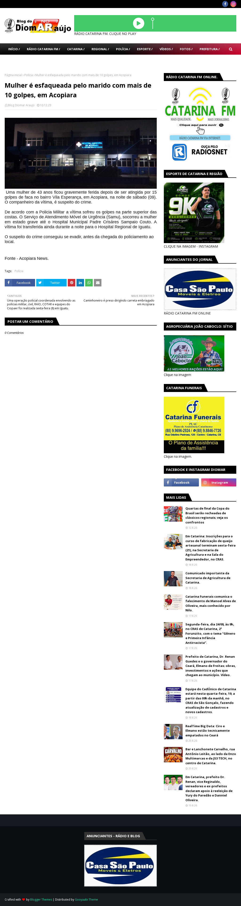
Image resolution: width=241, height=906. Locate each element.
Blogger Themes (41, 900)
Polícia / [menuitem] (123, 49)
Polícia (28, 75)
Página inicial (13, 75)
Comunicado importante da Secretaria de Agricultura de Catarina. (207, 577)
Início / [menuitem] (14, 49)
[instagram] (233, 4)
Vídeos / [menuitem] (166, 49)
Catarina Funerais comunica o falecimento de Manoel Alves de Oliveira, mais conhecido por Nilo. (210, 603)
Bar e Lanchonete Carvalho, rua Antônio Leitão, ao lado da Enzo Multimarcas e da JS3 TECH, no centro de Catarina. (210, 756)
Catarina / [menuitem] (75, 49)
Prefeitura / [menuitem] (210, 49)
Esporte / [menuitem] (145, 49)
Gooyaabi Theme (86, 900)
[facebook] (225, 4)
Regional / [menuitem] (100, 49)
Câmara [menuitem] (14, 60)
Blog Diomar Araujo (21, 105)
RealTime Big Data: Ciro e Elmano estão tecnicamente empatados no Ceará (207, 730)
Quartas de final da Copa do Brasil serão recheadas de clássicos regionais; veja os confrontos (207, 515)
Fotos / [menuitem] (186, 49)
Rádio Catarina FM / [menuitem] (43, 49)
